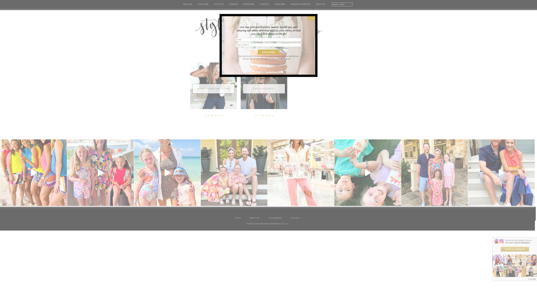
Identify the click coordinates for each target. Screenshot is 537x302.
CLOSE (311, 18)
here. (292, 59)
